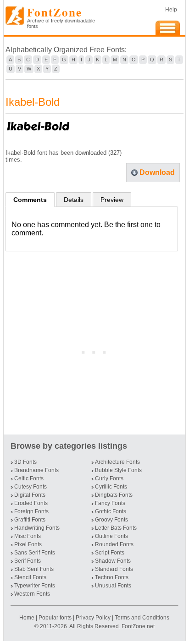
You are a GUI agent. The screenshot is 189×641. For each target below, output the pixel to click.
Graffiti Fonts (29, 519)
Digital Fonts (29, 495)
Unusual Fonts (113, 585)
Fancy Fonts (110, 503)
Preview (111, 199)
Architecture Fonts (117, 462)
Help (171, 9)
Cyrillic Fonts (111, 486)
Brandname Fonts (36, 470)
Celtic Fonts (29, 478)
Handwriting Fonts (37, 528)
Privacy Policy (93, 617)
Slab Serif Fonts (34, 569)
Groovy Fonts (111, 519)
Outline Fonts (111, 536)
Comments (30, 199)
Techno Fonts (111, 577)
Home (27, 617)
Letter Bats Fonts (116, 528)
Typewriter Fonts (34, 585)
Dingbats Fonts (114, 495)
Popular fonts (55, 617)
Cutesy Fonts (30, 486)
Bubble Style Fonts (118, 470)
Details (73, 199)
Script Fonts (109, 552)
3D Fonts (25, 462)
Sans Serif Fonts (34, 552)
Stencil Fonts (30, 577)
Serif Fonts (27, 561)
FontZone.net (138, 626)
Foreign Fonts (31, 511)
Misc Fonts (27, 536)
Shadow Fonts (113, 561)
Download (157, 172)
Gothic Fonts (110, 511)
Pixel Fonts (28, 544)
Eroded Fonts (31, 503)
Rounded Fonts (114, 544)
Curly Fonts (109, 478)
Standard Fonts (114, 569)
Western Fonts (32, 594)
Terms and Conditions (142, 617)
